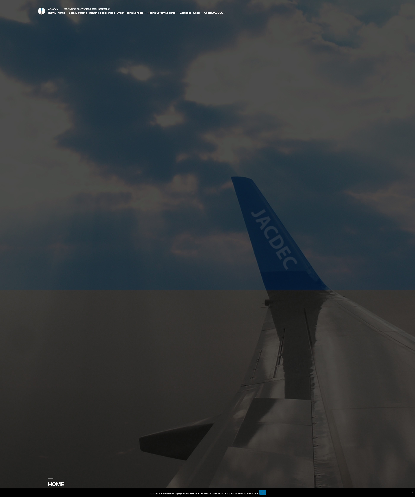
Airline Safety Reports (161, 12)
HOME (52, 12)
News (61, 12)
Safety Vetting (78, 12)
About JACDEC (213, 12)
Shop (196, 12)
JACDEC (53, 8)
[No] (412, 492)
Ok (262, 492)
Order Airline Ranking (130, 12)
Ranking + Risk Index (102, 12)
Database (186, 12)
